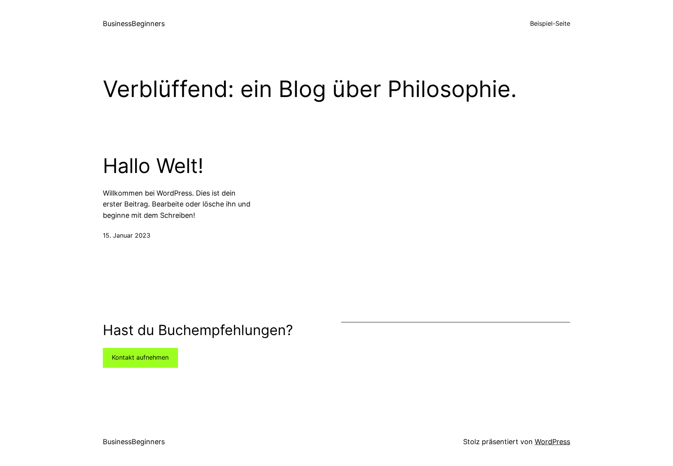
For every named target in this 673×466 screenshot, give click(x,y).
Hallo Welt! (153, 166)
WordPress (552, 442)
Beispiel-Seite (550, 23)
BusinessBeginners (134, 23)
